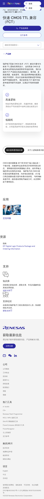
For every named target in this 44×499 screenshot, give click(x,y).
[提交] (26, 8)
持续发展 (6, 384)
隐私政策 (19, 485)
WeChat (10, 355)
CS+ (4, 410)
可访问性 (27, 485)
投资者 (5, 376)
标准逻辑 (23, 10)
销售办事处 (7, 459)
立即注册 (9, 346)
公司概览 (6, 369)
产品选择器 (23, 28)
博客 (4, 391)
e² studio (6, 407)
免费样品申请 (7, 452)
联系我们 (6, 387)
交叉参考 (23, 35)
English (5, 471)
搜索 (32, 3)
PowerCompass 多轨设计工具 (13, 425)
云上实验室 (7, 432)
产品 (4, 10)
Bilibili (4, 355)
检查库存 (6, 455)
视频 (4, 395)
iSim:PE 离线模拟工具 (10, 421)
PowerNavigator (8, 429)
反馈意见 (6, 488)
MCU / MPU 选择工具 (10, 418)
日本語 (5, 478)
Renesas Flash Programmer (12, 414)
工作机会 (6, 373)
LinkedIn (15, 355)
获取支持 (6, 311)
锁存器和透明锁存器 (14, 150)
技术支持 (6, 448)
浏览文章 (6, 290)
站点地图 (35, 485)
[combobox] (32, 8)
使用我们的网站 (8, 485)
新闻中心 (6, 380)
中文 (4, 475)
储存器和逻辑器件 (12, 10)
